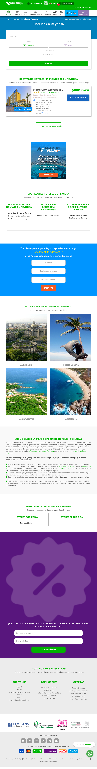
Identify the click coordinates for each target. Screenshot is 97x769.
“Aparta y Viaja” (65, 468)
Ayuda (78, 759)
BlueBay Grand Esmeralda (78, 691)
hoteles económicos (67, 466)
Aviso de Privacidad (49, 759)
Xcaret (19, 687)
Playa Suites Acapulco (79, 699)
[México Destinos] (16, 3)
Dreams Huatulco (78, 688)
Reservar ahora (78, 98)
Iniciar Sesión (67, 3)
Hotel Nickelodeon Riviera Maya (49, 693)
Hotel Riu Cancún (49, 696)
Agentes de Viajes (70, 759)
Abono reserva (85, 759)
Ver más (45, 113)
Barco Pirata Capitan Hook (19, 700)
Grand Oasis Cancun (49, 688)
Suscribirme (48, 649)
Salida (69, 41)
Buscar (48, 63)
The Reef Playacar (78, 696)
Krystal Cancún (49, 698)
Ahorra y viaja (53, 761)
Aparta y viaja (44, 761)
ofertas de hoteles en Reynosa (41, 451)
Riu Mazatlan (49, 690)
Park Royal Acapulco (78, 694)
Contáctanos (27, 759)
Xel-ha (19, 690)
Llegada (28, 41)
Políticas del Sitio (37, 759)
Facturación (60, 759)
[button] (37, 13)
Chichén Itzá (19, 697)
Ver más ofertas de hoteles (51, 126)
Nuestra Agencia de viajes (14, 759)
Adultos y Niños (48, 50)
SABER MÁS (48, 288)
